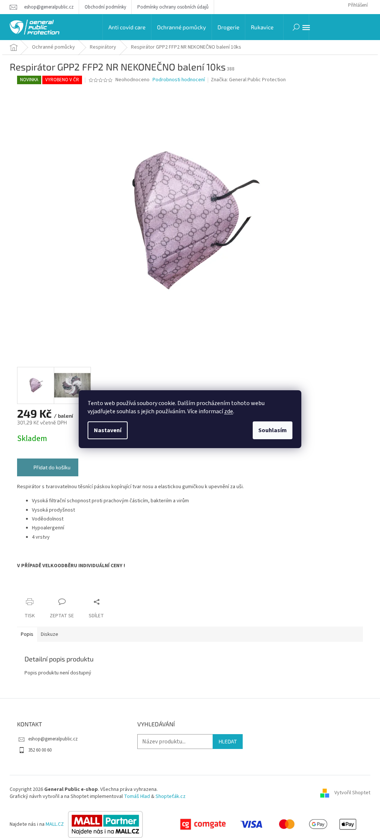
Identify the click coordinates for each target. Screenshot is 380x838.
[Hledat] (296, 27)
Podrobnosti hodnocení (179, 79)
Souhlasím (272, 430)
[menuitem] (127, 27)
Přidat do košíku (52, 467)
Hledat (228, 741)
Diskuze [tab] (49, 634)
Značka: (248, 79)
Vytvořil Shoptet (352, 792)
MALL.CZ (55, 824)
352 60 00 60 (40, 750)
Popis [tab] (27, 634)
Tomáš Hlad (137, 796)
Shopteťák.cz (170, 796)
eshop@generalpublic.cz (53, 739)
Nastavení (107, 430)
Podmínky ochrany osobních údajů (173, 7)
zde (228, 411)
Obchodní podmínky (105, 7)
